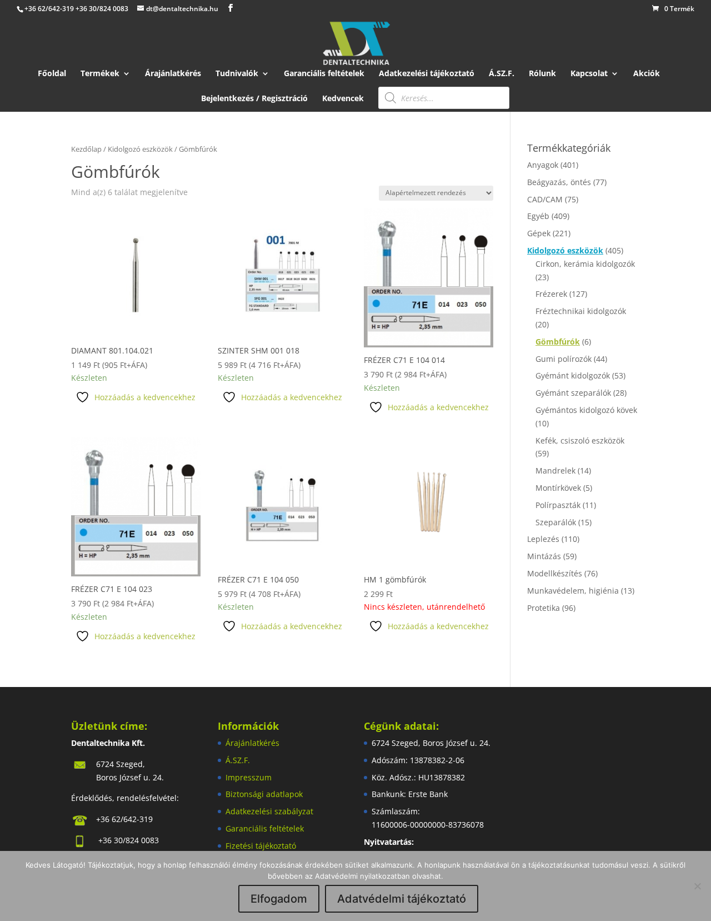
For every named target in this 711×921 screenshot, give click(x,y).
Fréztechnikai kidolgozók (580, 311)
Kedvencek (343, 98)
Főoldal (52, 73)
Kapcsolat (589, 73)
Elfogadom (279, 898)
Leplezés (543, 539)
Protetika (543, 608)
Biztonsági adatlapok (264, 794)
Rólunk (542, 73)
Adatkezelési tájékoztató (426, 73)
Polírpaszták (557, 505)
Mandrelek (555, 470)
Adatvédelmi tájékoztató (401, 898)
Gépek (538, 233)
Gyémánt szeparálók (573, 392)
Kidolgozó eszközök (140, 149)
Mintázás (544, 556)
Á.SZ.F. (501, 73)
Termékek (100, 73)
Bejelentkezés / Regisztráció (254, 98)
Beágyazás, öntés (559, 182)
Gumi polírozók (563, 359)
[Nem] (697, 886)
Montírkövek (558, 487)
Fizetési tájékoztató (261, 845)
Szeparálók (555, 522)
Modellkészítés (554, 573)
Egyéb (538, 216)
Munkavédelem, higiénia (573, 590)
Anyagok (542, 165)
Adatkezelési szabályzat (269, 811)
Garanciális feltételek (324, 73)
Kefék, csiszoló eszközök (579, 440)
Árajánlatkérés (173, 73)
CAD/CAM (545, 199)
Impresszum (249, 777)
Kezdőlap (86, 149)
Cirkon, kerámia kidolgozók (585, 263)
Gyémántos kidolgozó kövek (586, 410)
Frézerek (551, 293)
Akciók (646, 73)
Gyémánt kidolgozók (572, 375)
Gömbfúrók (557, 341)
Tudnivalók (237, 73)
